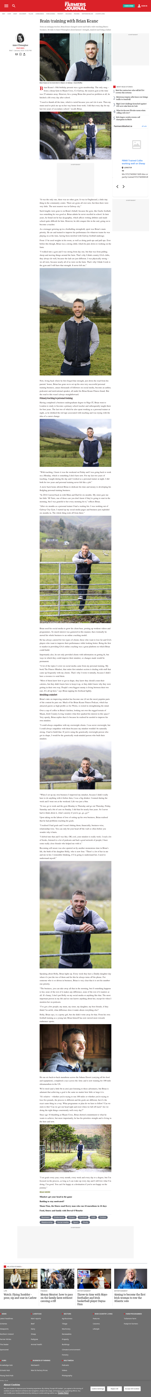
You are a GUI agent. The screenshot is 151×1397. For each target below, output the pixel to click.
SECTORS (67, 1314)
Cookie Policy (63, 1393)
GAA (93, 1217)
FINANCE (44, 1291)
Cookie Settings (98, 1389)
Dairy (33, 1329)
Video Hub (4, 1381)
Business (45, 1217)
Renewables (66, 1334)
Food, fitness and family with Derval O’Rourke (61, 1210)
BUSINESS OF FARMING (41, 1360)
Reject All (114, 1389)
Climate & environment (71, 1349)
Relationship (47, 1222)
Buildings (65, 1344)
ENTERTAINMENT (84, 1291)
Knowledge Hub (6, 1365)
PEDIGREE (77, 13)
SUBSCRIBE (128, 6)
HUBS (4, 1360)
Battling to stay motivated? (52, 1201)
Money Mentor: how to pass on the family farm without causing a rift (57, 1297)
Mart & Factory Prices (39, 1370)
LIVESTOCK (37, 1314)
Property (65, 1339)
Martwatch (35, 1365)
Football (83, 1217)
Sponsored (4, 1349)
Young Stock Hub (6, 1375)
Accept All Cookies (132, 1389)
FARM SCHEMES (50, 13)
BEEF (3, 13)
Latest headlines (6, 1318)
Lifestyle (96, 1329)
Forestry (65, 1355)
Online (103, 1217)
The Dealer (4, 1344)
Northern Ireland (7, 1334)
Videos (64, 1370)
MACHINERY (22, 13)
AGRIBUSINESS (40, 13)
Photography (67, 1375)
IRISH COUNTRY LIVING (104, 1314)
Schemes (3, 1324)
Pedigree (34, 1339)
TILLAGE (31, 13)
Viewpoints (4, 1329)
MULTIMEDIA (69, 1360)
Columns (96, 1324)
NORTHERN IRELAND (87, 13)
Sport (75, 1222)
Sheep (33, 1334)
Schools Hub (5, 1370)
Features (20, 48)
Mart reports (36, 1318)
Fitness (72, 1217)
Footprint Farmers (131, 1324)
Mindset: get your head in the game (56, 1197)
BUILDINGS (69, 13)
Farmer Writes (5, 1339)
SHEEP (15, 13)
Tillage (64, 1324)
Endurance (59, 1217)
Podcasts (65, 1365)
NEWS (4, 1314)
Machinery (66, 1329)
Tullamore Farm (130, 1318)
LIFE (5, 1291)
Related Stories (14, 1267)
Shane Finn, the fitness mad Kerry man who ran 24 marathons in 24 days (73, 1206)
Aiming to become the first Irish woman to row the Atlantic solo (129, 1297)
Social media (63, 1222)
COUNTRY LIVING (100, 13)
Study (85, 1222)
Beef (32, 1324)
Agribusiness (67, 1318)
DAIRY (9, 13)
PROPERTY (60, 13)
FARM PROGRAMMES (134, 1314)
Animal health (36, 1344)
